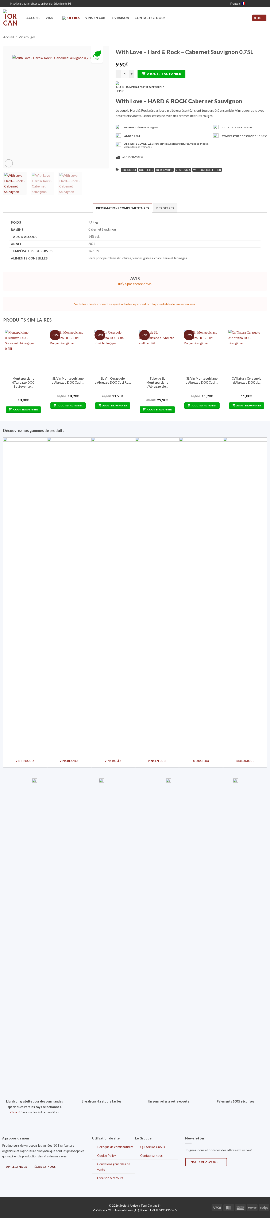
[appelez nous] (264, 3)
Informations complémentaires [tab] (122, 208)
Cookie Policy (106, 1155)
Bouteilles (146, 169)
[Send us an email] (260, 3)
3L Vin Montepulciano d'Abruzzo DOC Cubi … (202, 380)
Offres (73, 18)
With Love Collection (207, 169)
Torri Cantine (164, 169)
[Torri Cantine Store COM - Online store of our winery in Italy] (11, 18)
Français (235, 3)
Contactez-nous (150, 18)
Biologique (129, 169)
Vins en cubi (95, 18)
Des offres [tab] (165, 208)
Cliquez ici (16, 1112)
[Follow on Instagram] (256, 3)
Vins (49, 18)
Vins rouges (27, 37)
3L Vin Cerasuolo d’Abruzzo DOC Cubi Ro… (113, 380)
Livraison (120, 18)
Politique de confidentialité (115, 1147)
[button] (39, 3)
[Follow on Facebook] (252, 3)
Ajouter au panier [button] (25, 409)
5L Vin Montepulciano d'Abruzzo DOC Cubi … (68, 380)
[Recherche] (235, 18)
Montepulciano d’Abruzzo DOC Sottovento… (23, 382)
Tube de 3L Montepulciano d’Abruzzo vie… (157, 382)
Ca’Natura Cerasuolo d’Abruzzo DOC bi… (247, 380)
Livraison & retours (110, 1178)
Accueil (33, 18)
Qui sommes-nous (152, 1147)
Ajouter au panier (164, 74)
